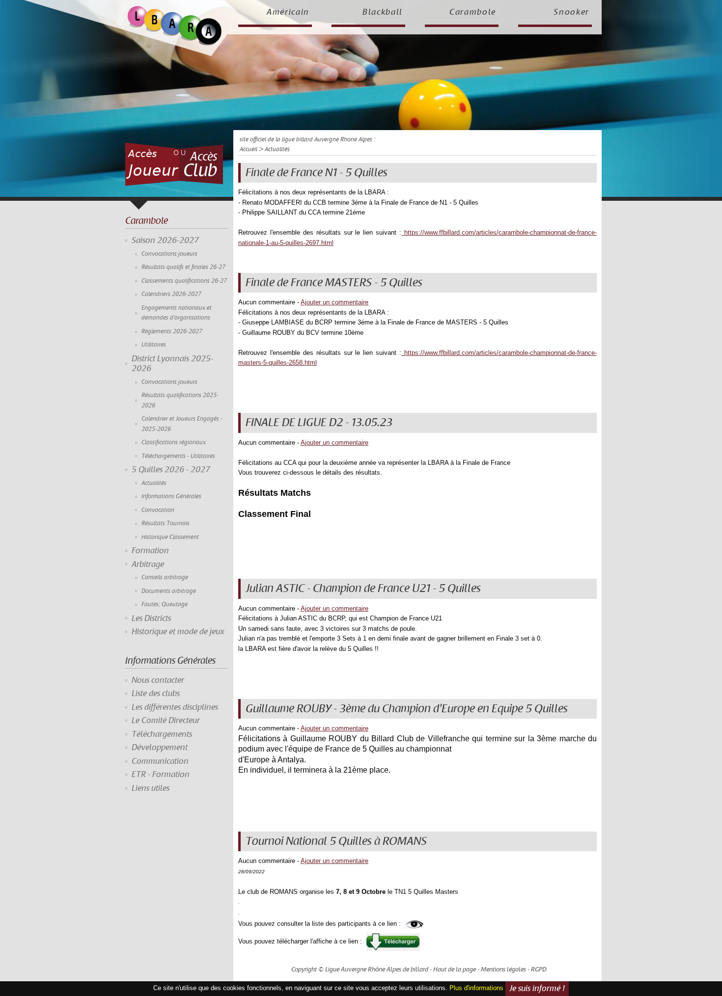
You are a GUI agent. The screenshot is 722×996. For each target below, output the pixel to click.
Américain (288, 12)
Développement (160, 748)
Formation (150, 551)
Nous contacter (158, 680)
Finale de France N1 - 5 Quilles (317, 173)
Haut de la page (454, 969)
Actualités (154, 483)
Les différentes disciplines (175, 707)
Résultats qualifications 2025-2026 (180, 400)
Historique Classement (170, 537)
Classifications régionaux (173, 442)
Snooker (571, 12)
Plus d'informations (476, 988)
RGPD (539, 969)
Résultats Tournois (165, 523)
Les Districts (151, 618)
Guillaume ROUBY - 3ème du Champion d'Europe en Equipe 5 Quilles (407, 709)
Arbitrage (148, 564)
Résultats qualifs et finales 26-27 (183, 267)
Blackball (382, 12)
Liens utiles (150, 788)
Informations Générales (171, 496)
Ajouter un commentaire (334, 302)
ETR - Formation (161, 775)
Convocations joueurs (169, 254)
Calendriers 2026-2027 (171, 294)
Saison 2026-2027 (165, 240)
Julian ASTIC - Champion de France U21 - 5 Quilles (363, 588)
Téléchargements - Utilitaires (178, 456)
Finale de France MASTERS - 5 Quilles (334, 283)
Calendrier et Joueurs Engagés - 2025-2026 (181, 424)
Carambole (472, 12)
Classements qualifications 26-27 (184, 281)
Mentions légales (503, 969)
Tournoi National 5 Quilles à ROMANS (336, 841)
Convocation (157, 510)
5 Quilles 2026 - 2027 (171, 470)
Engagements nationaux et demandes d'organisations (176, 313)
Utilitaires (153, 345)
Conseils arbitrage (164, 577)
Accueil (248, 149)
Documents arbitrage (168, 591)
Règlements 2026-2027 (171, 331)
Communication (160, 761)
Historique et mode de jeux (178, 632)
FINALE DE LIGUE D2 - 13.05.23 (319, 423)
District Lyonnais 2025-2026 (172, 364)
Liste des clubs (156, 694)
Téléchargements (162, 734)
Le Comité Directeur (166, 721)
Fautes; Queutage (164, 604)
